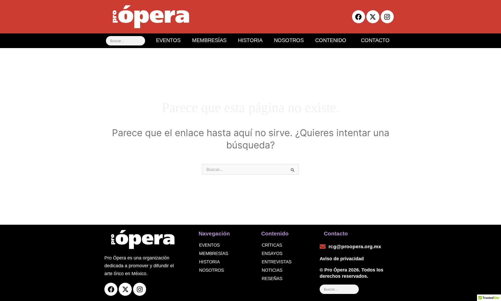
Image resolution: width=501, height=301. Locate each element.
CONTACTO (375, 40)
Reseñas (272, 278)
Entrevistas (276, 261)
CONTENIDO (330, 40)
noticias (272, 270)
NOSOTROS (289, 40)
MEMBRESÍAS (209, 40)
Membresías (213, 253)
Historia (209, 261)
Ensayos (272, 253)
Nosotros (211, 270)
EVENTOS (168, 40)
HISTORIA (250, 40)
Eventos (209, 245)
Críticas (272, 245)
